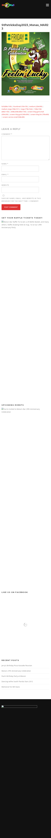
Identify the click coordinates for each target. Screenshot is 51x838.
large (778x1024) (26, 109)
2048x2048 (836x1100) (18, 112)
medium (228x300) (35, 106)
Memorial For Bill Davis (11, 687)
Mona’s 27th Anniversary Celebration (16, 671)
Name (5, 164)
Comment (7, 134)
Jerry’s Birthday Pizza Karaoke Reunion (17, 665)
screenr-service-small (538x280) (14, 117)
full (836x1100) (7, 106)
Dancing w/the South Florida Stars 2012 (17, 681)
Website (5, 185)
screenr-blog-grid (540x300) (19, 114)
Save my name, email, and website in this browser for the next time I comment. (21, 199)
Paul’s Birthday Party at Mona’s (14, 676)
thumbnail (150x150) (20, 106)
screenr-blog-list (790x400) (39, 114)
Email (5, 174)
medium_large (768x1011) (11, 109)
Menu (47, 5)
